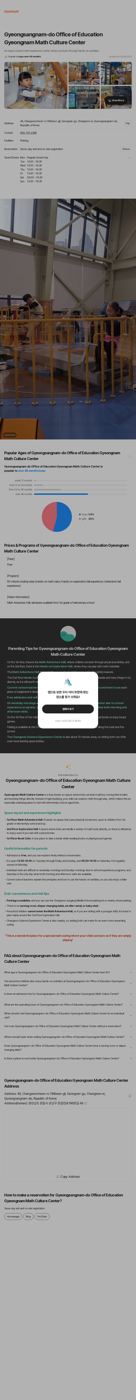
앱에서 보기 (68, 709)
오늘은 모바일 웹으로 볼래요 (68, 720)
